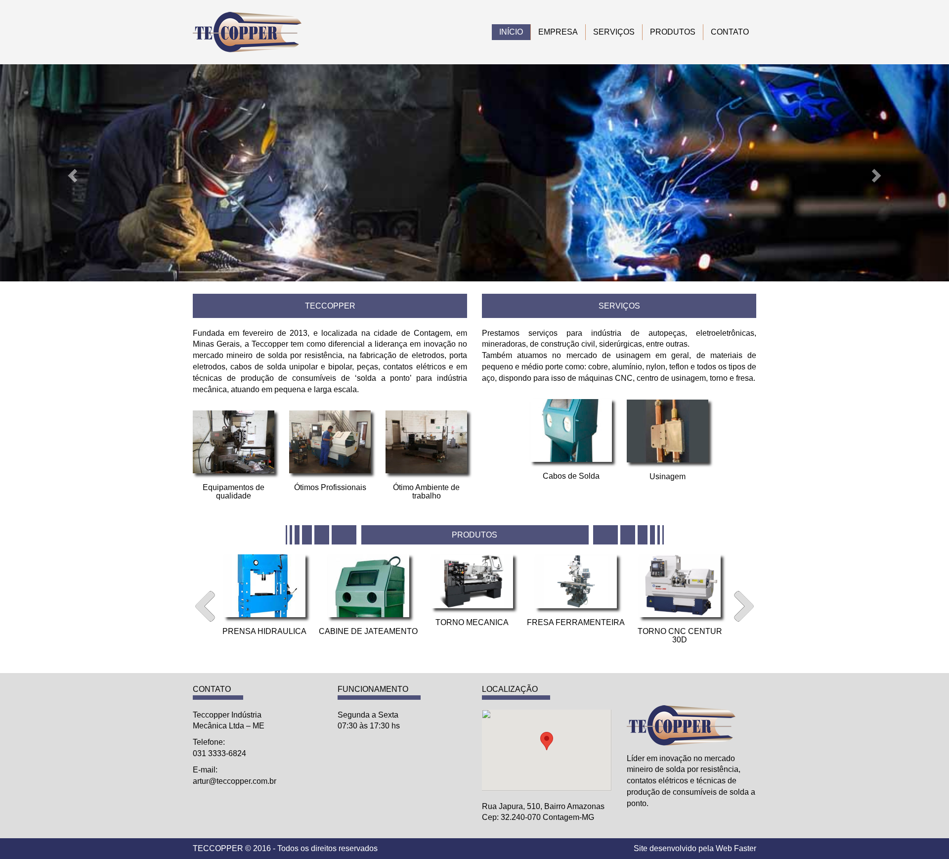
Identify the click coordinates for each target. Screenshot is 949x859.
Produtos (672, 32)
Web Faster (736, 848)
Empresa (558, 32)
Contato (730, 32)
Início (511, 32)
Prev (205, 606)
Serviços (614, 32)
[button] (71, 172)
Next (744, 606)
